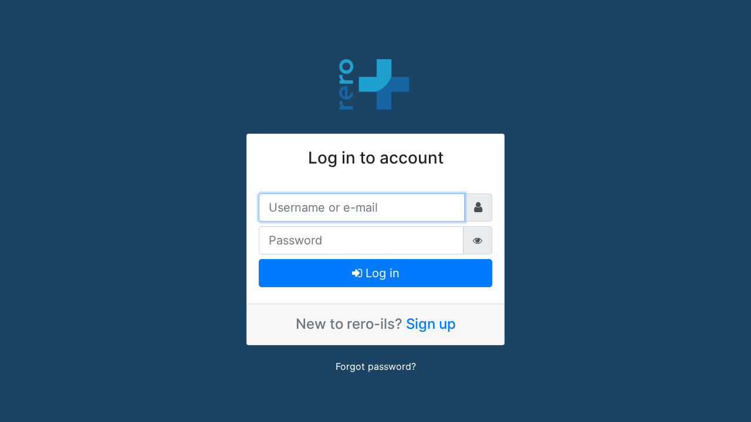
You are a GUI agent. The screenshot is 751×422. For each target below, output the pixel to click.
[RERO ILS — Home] (375, 83)
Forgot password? (376, 366)
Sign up (431, 323)
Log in (381, 273)
